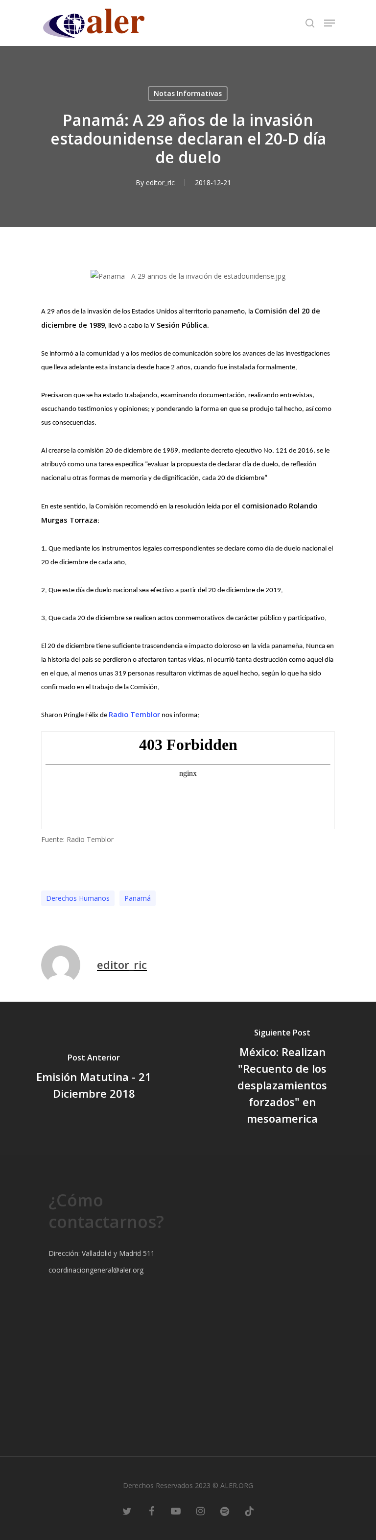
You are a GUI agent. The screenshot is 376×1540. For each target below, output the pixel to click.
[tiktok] (249, 1510)
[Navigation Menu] (329, 23)
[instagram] (200, 1510)
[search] (310, 23)
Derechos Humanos (78, 898)
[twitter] (126, 1510)
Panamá (137, 898)
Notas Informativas (188, 93)
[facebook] (151, 1510)
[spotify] (224, 1510)
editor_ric (160, 182)
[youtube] (175, 1510)
